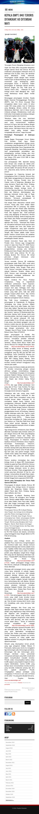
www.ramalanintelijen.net (12, 680)
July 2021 (8, 768)
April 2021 (8, 777)
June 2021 (9, 771)
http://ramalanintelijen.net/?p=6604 (22, 346)
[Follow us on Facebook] (6, 713)
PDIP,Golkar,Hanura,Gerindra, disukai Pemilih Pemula (12, 689)
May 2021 (8, 774)
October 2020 (9, 794)
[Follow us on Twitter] (9, 713)
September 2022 (10, 745)
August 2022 (9, 748)
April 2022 (8, 757)
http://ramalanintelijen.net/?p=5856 (23, 625)
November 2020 (10, 791)
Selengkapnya (10, 800)
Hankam (20, 682)
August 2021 (9, 765)
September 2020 (10, 797)
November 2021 (10, 762)
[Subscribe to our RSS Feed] (13, 713)
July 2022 (8, 751)
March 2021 (9, 780)
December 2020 (10, 788)
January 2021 (9, 785)
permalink (7, 684)
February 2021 (10, 783)
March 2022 (9, 759)
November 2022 (10, 742)
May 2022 (8, 754)
